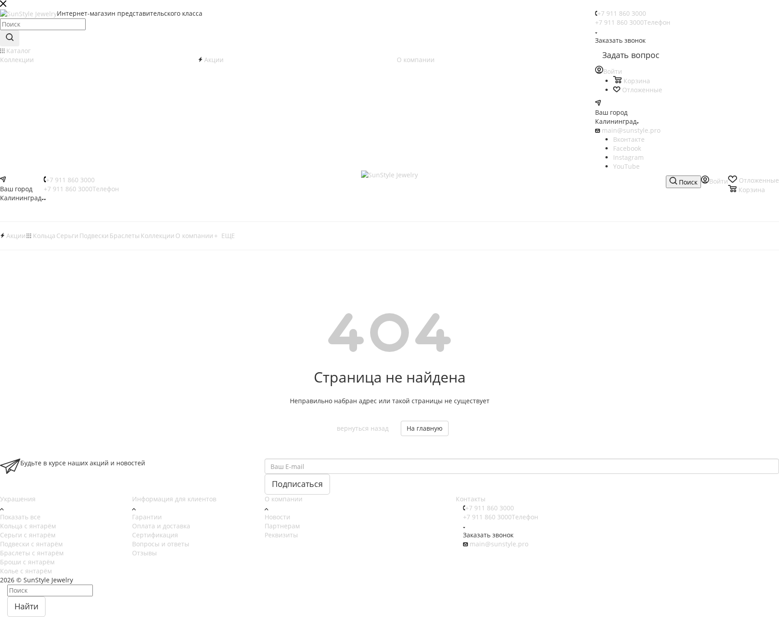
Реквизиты (281, 535)
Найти (26, 606)
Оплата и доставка (161, 526)
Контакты (471, 499)
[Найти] (9, 38)
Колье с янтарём (26, 571)
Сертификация (155, 535)
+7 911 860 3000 (621, 13)
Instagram (628, 157)
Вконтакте (629, 139)
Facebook (627, 148)
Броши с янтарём (27, 562)
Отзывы (144, 553)
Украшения (18, 499)
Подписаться (297, 483)
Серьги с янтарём (27, 535)
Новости (277, 517)
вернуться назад (363, 428)
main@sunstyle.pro (631, 130)
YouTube (626, 166)
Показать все (20, 517)
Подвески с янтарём (31, 544)
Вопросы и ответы (160, 544)
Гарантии (147, 517)
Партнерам (282, 526)
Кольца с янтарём (28, 526)
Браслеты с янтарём (32, 553)
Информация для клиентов (174, 499)
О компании (283, 499)
